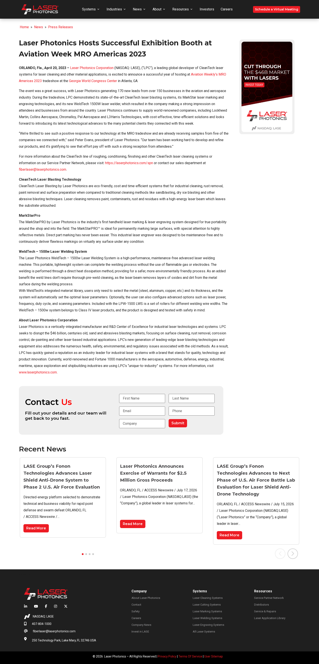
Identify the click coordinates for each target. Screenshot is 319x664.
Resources (180, 9)
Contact (136, 604)
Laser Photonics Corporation (91, 68)
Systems (89, 9)
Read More (36, 528)
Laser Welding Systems (207, 618)
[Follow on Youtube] (36, 606)
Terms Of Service (190, 656)
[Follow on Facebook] (46, 606)
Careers (227, 9)
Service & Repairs (265, 611)
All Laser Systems (204, 631)
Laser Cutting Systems (207, 604)
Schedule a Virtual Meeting (276, 9)
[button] (83, 554)
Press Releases (60, 27)
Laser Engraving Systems (208, 624)
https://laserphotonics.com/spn (129, 163)
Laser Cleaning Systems (208, 598)
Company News (141, 624)
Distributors (261, 604)
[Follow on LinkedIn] (27, 606)
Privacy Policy (167, 656)
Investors (207, 9)
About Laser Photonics (146, 598)
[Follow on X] (64, 606)
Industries (114, 9)
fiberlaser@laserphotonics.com (42, 169)
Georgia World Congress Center (93, 81)
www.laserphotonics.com (38, 372)
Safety (136, 611)
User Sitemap (213, 656)
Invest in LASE (140, 631)
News (137, 9)
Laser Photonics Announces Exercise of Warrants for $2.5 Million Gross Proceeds (153, 473)
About (157, 9)
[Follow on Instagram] (56, 606)
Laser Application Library (269, 618)
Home (24, 27)
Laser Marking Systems (207, 611)
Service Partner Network (269, 598)
